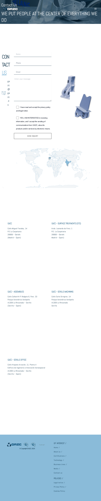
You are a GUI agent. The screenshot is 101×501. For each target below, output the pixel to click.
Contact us (58, 473)
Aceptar (87, 491)
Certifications (59, 456)
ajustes (20, 494)
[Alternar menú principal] (95, 9)
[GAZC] (10, 8)
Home (56, 447)
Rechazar (71, 491)
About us (57, 452)
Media (56, 468)
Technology (58, 460)
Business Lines (59, 464)
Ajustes (54, 491)
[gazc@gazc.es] (6, 93)
